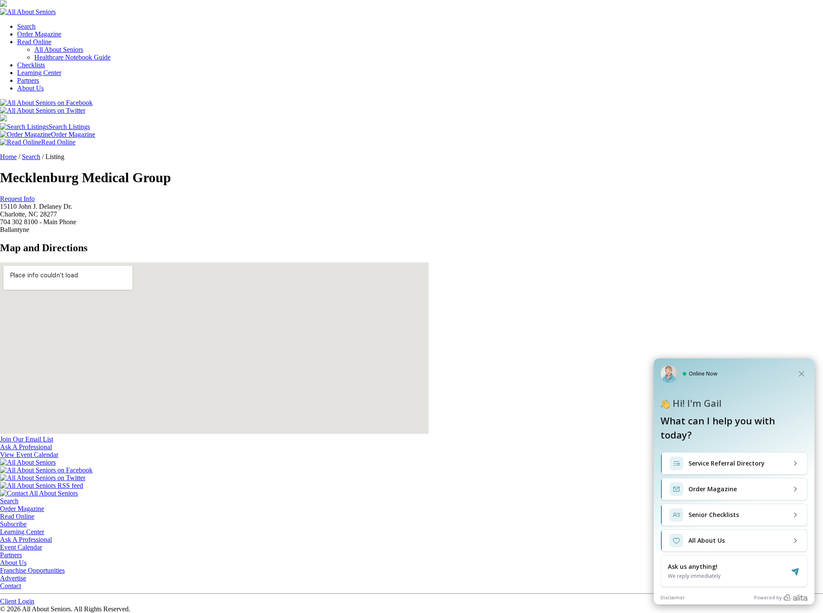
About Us (30, 88)
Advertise (13, 578)
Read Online (34, 41)
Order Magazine (39, 34)
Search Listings (69, 126)
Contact (10, 585)
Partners (28, 80)
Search (26, 26)
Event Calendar (21, 547)
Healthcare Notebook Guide (72, 57)
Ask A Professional (26, 539)
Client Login (17, 601)
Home (8, 156)
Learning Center (39, 72)
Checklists (31, 65)
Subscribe (13, 524)
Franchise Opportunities (32, 570)
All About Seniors (58, 49)
